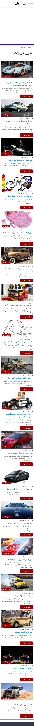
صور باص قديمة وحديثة (24, 632)
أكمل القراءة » (26, 96)
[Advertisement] (17, 26)
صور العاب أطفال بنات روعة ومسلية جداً (17, 232)
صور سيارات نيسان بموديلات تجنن (20, 453)
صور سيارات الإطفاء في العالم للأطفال (18, 305)
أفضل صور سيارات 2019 (23, 704)
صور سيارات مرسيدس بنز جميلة (20, 523)
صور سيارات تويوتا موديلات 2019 (20, 489)
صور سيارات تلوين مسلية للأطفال (20, 196)
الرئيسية (29, 47)
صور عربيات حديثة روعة (23, 668)
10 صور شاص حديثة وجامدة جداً (20, 378)
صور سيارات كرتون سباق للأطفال (20, 559)
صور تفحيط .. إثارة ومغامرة (22, 596)
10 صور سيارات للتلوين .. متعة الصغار (18, 342)
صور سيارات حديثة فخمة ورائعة (20, 160)
